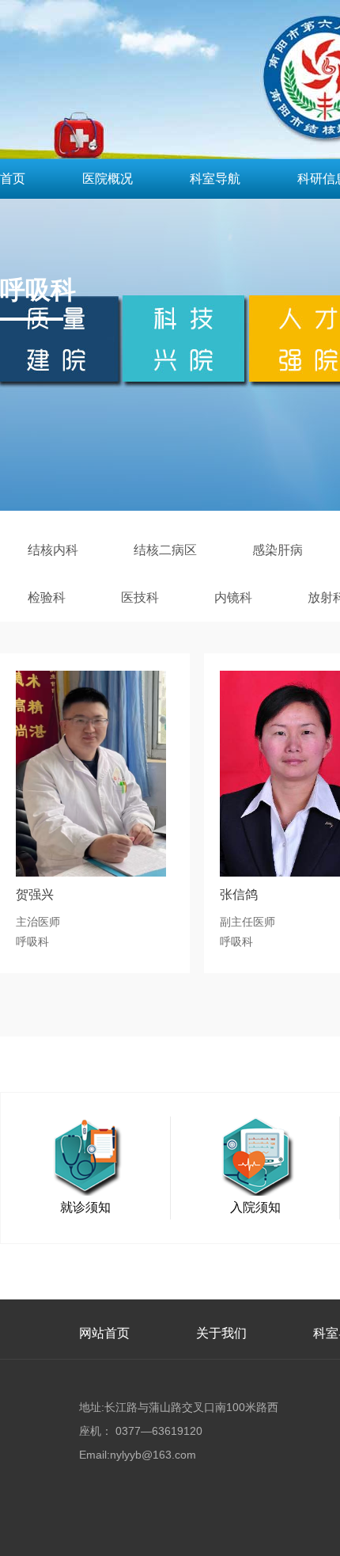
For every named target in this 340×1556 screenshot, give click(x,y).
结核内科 (53, 550)
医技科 (140, 597)
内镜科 (233, 597)
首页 (12, 178)
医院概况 (107, 178)
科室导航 (215, 178)
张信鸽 (239, 894)
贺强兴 (35, 894)
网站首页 (104, 1333)
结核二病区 (165, 550)
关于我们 (221, 1333)
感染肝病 (277, 550)
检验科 (47, 597)
